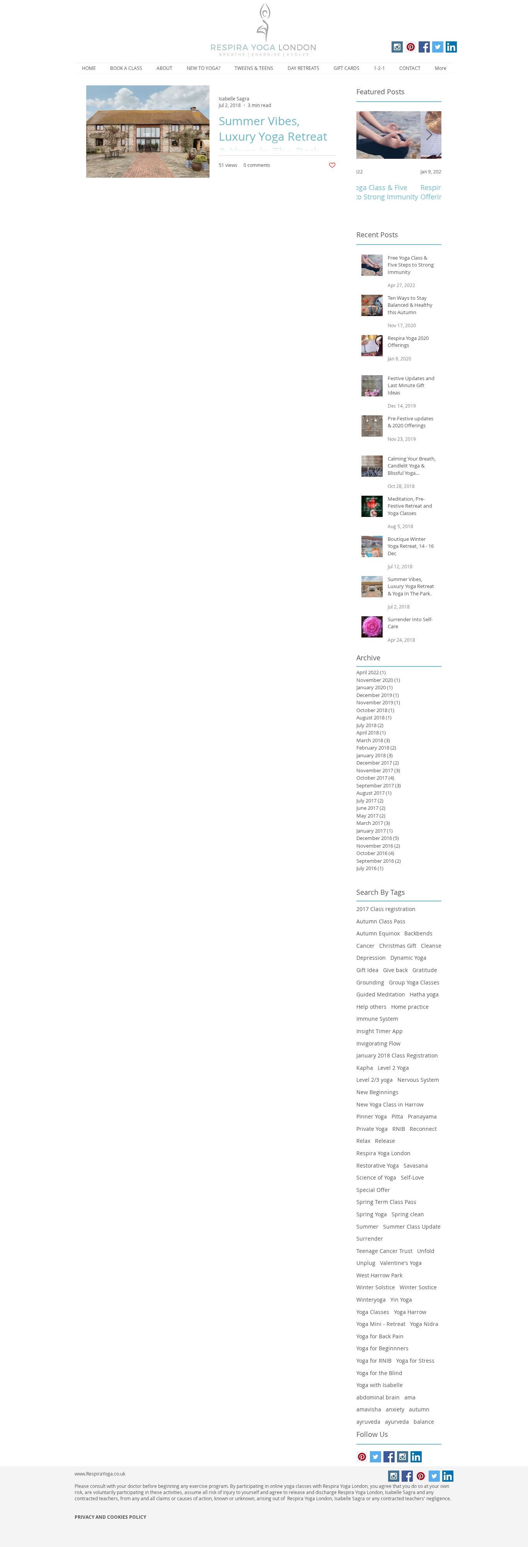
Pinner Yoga (371, 1116)
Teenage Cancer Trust (384, 1251)
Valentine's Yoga (401, 1262)
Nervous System (418, 1079)
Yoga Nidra (424, 1324)
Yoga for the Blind (379, 1373)
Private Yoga (372, 1128)
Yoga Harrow (410, 1312)
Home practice (410, 1006)
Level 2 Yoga (393, 1067)
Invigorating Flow (378, 1043)
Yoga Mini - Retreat (380, 1324)
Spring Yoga (371, 1214)
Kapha (364, 1067)
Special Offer (373, 1189)
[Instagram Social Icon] (397, 47)
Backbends (418, 933)
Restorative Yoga (377, 1165)
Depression (371, 957)
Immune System (377, 1018)
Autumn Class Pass (380, 921)
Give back (395, 970)
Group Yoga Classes (414, 982)
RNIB (398, 1128)
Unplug (365, 1262)
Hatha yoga (424, 994)
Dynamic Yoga (408, 957)
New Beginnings (377, 1092)
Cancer (365, 945)
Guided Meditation (380, 994)
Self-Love (412, 1177)
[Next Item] (429, 135)
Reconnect (423, 1128)
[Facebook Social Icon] (424, 47)
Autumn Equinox (378, 933)
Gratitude (424, 970)
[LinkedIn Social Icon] (451, 47)
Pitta (397, 1116)
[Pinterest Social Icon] (410, 47)
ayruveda (368, 1421)
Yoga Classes (372, 1312)
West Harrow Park (379, 1275)
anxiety (395, 1409)
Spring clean (408, 1214)
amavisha (368, 1409)
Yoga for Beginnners (382, 1348)
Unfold (425, 1251)
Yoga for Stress (415, 1360)
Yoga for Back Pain (380, 1336)
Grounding (370, 982)
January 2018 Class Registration (397, 1055)
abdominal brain (378, 1397)
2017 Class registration (386, 909)
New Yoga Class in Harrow (390, 1104)
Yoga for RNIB (374, 1360)
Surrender (369, 1238)
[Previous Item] (368, 135)
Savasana (416, 1165)
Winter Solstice (375, 1287)
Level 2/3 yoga (374, 1079)
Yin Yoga (401, 1299)
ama (410, 1397)
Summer (367, 1226)
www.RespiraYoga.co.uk (100, 1473)
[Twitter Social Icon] (437, 47)
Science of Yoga (376, 1177)
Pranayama (422, 1116)
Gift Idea (367, 970)
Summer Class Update (412, 1226)
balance (424, 1421)
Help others (371, 1006)
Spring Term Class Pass (386, 1201)
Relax (363, 1140)
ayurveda (397, 1421)
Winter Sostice (418, 1287)
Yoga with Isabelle (379, 1385)
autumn (419, 1409)
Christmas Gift (397, 945)
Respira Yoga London (383, 1153)
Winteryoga (371, 1299)
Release (385, 1140)
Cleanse (431, 945)
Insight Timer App (379, 1031)
